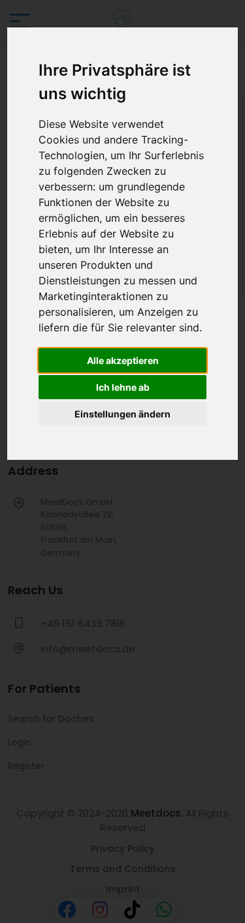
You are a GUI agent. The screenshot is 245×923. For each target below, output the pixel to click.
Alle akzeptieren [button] (123, 360)
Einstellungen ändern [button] (122, 413)
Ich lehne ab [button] (123, 387)
